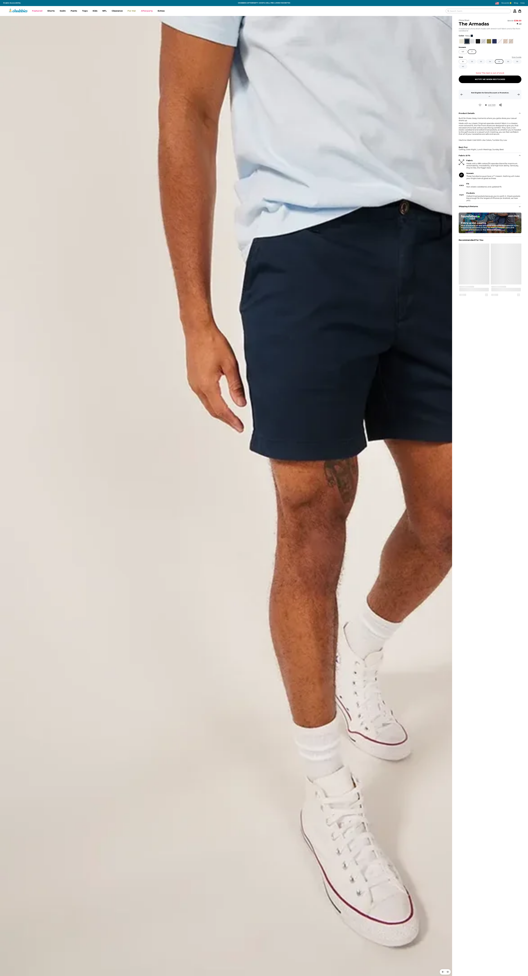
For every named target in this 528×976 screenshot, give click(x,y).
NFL (104, 10)
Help (522, 3)
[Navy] (467, 41)
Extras (161, 10)
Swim (63, 10)
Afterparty (147, 10)
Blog (516, 3)
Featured (37, 10)
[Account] (514, 11)
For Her (132, 10)
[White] (472, 41)
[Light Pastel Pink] (500, 41)
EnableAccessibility (12, 3)
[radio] (461, 41)
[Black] (478, 41)
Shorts (51, 10)
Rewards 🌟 (506, 3)
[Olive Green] (489, 41)
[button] (37, 11)
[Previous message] (461, 94)
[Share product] (500, 105)
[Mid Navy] (494, 41)
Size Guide (516, 57)
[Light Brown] (511, 41)
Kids (95, 10)
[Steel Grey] (483, 41)
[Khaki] (461, 41)
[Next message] (518, 94)
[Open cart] (519, 11)
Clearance (117, 10)
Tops (85, 10)
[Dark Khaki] (505, 41)
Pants (74, 10)
